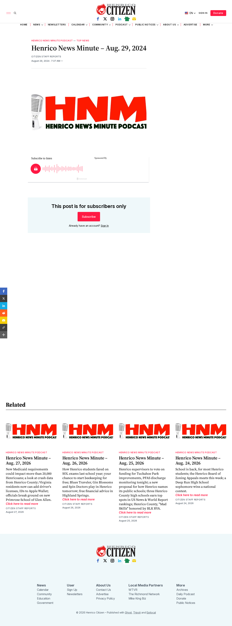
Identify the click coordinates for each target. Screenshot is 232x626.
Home (23, 24)
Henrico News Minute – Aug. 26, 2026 (84, 460)
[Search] (15, 13)
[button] (3, 291)
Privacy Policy (105, 598)
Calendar (78, 24)
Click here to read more (22, 504)
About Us (169, 24)
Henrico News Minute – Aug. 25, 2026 (141, 460)
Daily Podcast (185, 594)
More (206, 24)
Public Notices (145, 24)
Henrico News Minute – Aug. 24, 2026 (198, 460)
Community (100, 24)
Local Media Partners (146, 585)
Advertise (190, 24)
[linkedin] (119, 18)
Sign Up (72, 590)
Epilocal (151, 612)
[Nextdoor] (126, 18)
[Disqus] (89, 287)
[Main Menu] (8, 13)
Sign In (203, 13)
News (36, 24)
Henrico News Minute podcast (52, 40)
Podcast (121, 24)
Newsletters (57, 24)
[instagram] (112, 18)
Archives (182, 590)
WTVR (133, 590)
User (70, 585)
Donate (218, 13)
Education (43, 598)
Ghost (128, 612)
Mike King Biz (137, 598)
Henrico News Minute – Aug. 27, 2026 (28, 460)
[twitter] (105, 18)
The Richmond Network (144, 594)
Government (45, 603)
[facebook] (98, 18)
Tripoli (137, 612)
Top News (83, 40)
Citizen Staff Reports (46, 56)
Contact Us (103, 590)
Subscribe (89, 216)
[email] (134, 18)
